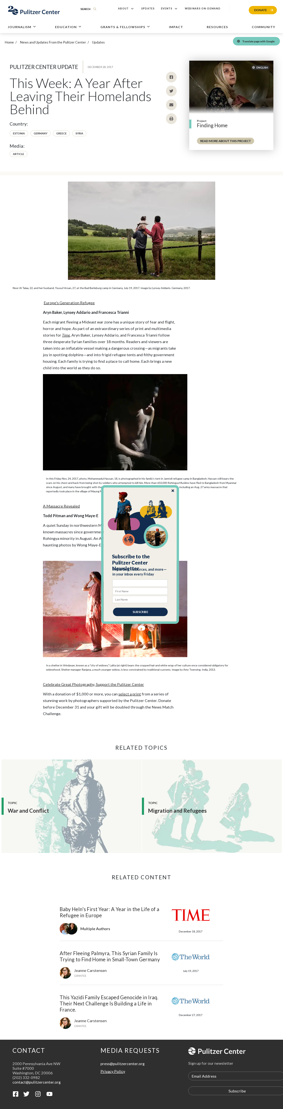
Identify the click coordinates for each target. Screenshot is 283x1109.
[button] (140, 563)
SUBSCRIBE (140, 612)
